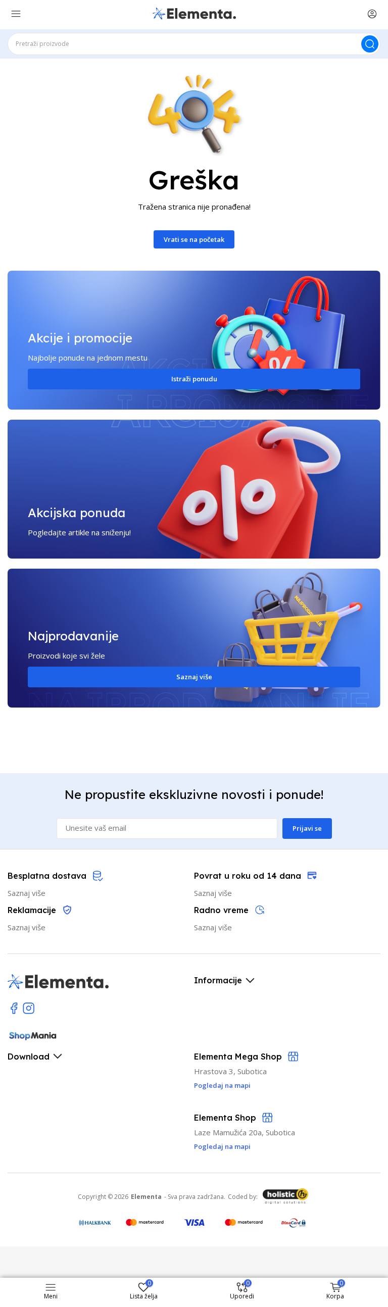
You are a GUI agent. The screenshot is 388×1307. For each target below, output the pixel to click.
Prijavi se (307, 828)
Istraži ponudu (194, 378)
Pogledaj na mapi (222, 1146)
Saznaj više (194, 676)
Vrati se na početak (194, 239)
